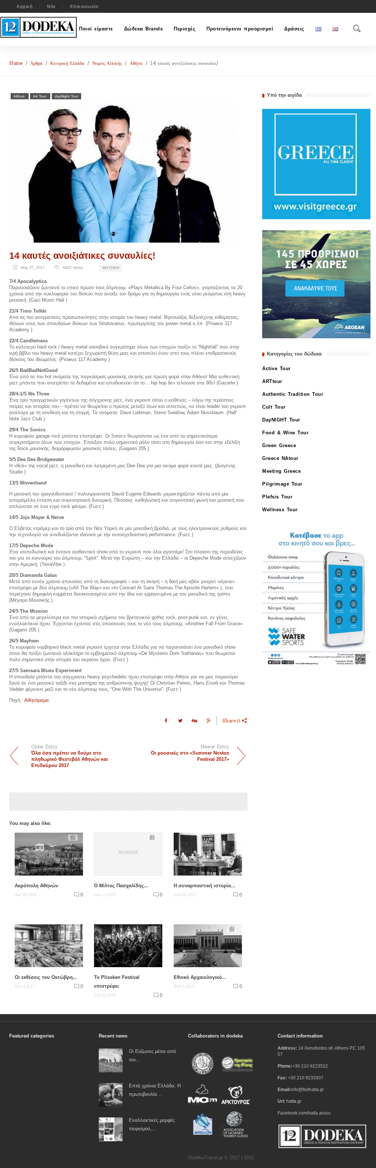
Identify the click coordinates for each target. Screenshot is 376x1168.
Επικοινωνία (84, 6)
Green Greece (279, 445)
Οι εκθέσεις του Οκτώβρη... (46, 977)
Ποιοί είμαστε (96, 29)
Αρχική (24, 6)
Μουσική (110, 268)
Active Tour (276, 368)
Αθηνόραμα (36, 700)
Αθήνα (136, 63)
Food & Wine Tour (285, 432)
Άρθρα (36, 63)
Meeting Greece (281, 471)
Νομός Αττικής (107, 63)
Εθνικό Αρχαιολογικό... (200, 977)
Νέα (51, 6)
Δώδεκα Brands (143, 29)
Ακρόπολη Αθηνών (36, 885)
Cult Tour (274, 407)
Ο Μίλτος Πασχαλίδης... (121, 885)
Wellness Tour (280, 509)
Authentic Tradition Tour (292, 394)
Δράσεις (294, 29)
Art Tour (40, 96)
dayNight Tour (66, 96)
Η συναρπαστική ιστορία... (204, 885)
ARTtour (272, 381)
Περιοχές (184, 29)
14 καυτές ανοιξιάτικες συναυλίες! (82, 255)
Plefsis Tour (277, 497)
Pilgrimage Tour (282, 484)
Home (15, 63)
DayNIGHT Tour (281, 420)
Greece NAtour (280, 458)
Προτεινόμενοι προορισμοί (239, 29)
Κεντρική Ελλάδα (67, 63)
